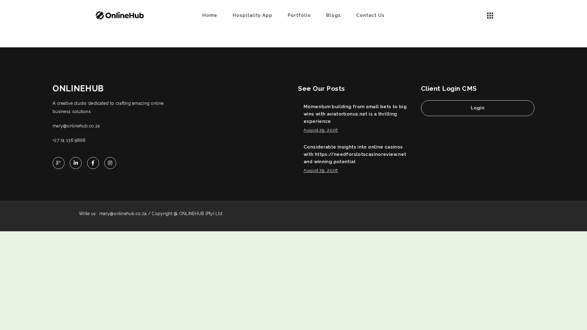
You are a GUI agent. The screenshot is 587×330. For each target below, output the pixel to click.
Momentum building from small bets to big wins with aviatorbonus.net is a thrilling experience (355, 114)
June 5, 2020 (130, 39)
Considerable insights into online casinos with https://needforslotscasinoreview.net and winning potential (355, 154)
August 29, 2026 (321, 130)
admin (108, 39)
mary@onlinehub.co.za (76, 125)
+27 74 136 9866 (69, 140)
